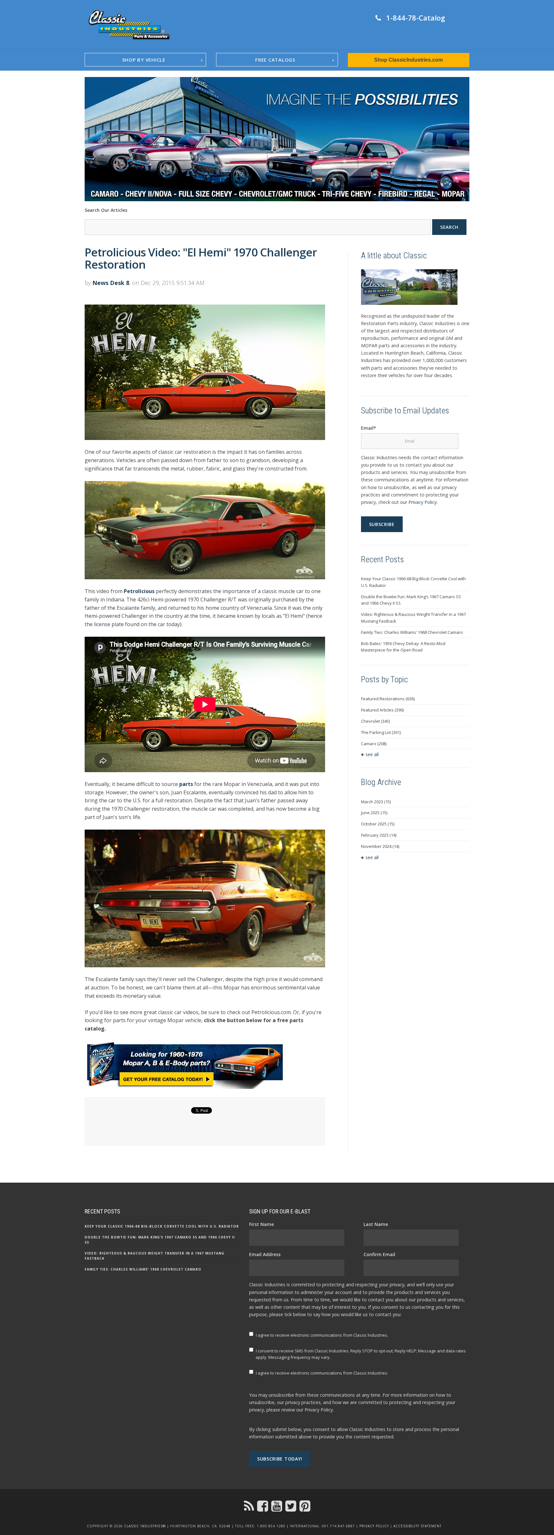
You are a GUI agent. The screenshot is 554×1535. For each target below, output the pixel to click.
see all (372, 754)
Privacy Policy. (319, 1410)
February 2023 (378, 835)
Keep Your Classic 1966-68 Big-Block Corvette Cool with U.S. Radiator (413, 582)
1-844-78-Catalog (415, 17)
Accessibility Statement (417, 1526)
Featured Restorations (388, 699)
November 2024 (380, 846)
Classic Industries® (145, 1526)
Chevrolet (375, 721)
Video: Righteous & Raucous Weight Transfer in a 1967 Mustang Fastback (413, 617)
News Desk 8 (110, 283)
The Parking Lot (381, 732)
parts (186, 784)
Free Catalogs (275, 59)
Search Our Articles (106, 210)
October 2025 (377, 824)
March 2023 (376, 802)
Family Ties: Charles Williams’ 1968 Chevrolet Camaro (412, 632)
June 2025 (374, 812)
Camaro (373, 743)
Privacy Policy (422, 502)
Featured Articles (382, 710)
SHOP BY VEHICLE (143, 59)
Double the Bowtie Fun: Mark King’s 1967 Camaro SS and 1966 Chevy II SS (411, 600)
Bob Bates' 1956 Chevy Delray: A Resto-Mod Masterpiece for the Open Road (403, 647)
